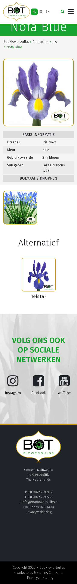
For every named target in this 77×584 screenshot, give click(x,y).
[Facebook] (38, 384)
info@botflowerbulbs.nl (40, 502)
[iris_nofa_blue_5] (20, 207)
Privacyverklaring (38, 512)
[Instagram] (12, 384)
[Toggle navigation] (71, 12)
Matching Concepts (48, 573)
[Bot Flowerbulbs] (16, 11)
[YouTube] (64, 384)
